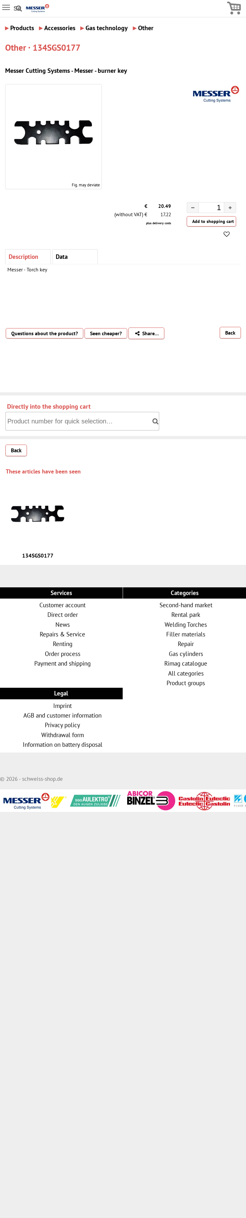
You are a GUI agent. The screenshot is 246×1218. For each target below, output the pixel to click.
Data (62, 256)
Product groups (186, 683)
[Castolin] (187, 806)
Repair (186, 644)
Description (23, 256)
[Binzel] (132, 808)
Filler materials (185, 634)
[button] (230, 207)
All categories (186, 673)
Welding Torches (186, 624)
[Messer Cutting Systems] (37, 10)
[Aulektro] (78, 799)
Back (230, 332)
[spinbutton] (206, 208)
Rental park (185, 614)
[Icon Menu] (7, 7)
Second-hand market (186, 605)
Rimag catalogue (185, 663)
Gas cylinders (186, 654)
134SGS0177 (37, 555)
